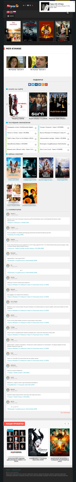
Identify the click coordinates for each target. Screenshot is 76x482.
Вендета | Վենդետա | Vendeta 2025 (18, 222)
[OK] (30, 5)
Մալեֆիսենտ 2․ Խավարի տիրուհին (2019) (21, 384)
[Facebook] (26, 5)
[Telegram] (28, 5)
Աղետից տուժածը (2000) (15, 234)
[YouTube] (32, 5)
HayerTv (8, 470)
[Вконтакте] (24, 5)
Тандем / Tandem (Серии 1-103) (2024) (18, 372)
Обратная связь (16, 470)
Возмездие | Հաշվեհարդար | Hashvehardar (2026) (22, 260)
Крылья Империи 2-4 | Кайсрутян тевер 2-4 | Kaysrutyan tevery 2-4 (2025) (28, 284)
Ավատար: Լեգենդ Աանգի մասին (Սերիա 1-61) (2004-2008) (26, 248)
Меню (12, 16)
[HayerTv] (13, 6)
